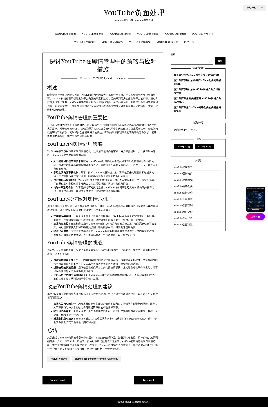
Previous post (57, 380)
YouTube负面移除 (175, 34)
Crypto (189, 42)
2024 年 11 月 (183, 147)
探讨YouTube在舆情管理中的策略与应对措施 (96, 359)
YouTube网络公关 (167, 42)
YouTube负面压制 (120, 34)
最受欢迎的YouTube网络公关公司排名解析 (197, 75)
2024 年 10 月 (204, 147)
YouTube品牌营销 (140, 42)
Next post (148, 380)
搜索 (173, 54)
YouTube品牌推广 (85, 42)
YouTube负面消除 (147, 34)
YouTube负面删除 (65, 34)
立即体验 (255, 217)
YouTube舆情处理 (202, 34)
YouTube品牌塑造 (112, 42)
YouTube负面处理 (134, 12)
